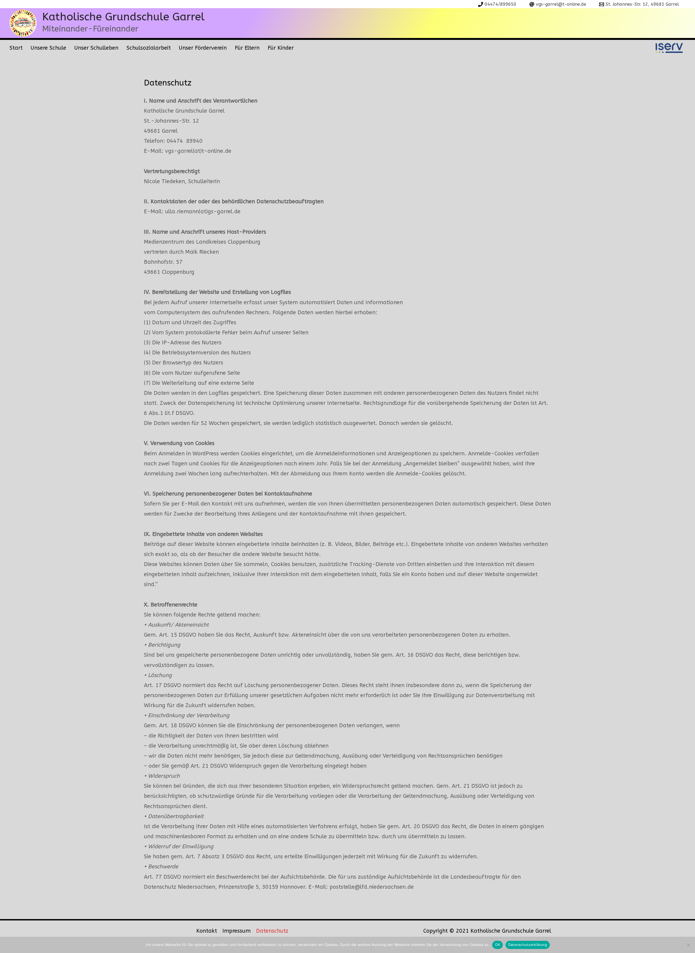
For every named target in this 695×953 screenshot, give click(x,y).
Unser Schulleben (96, 48)
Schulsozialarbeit (149, 48)
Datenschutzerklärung (527, 944)
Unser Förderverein (203, 48)
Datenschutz (272, 931)
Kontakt (206, 931)
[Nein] (688, 945)
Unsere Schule (48, 48)
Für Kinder (281, 48)
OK (497, 944)
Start (16, 48)
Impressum (236, 931)
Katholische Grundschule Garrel (123, 16)
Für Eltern (247, 48)
